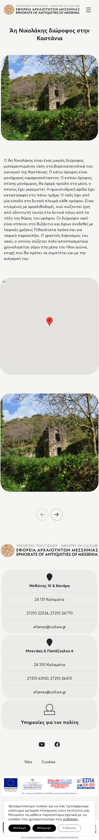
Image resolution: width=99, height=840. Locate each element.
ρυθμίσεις (70, 819)
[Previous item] (42, 514)
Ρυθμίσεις (69, 828)
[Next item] (56, 514)
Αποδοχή (19, 828)
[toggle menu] (88, 9)
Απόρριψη (44, 828)
